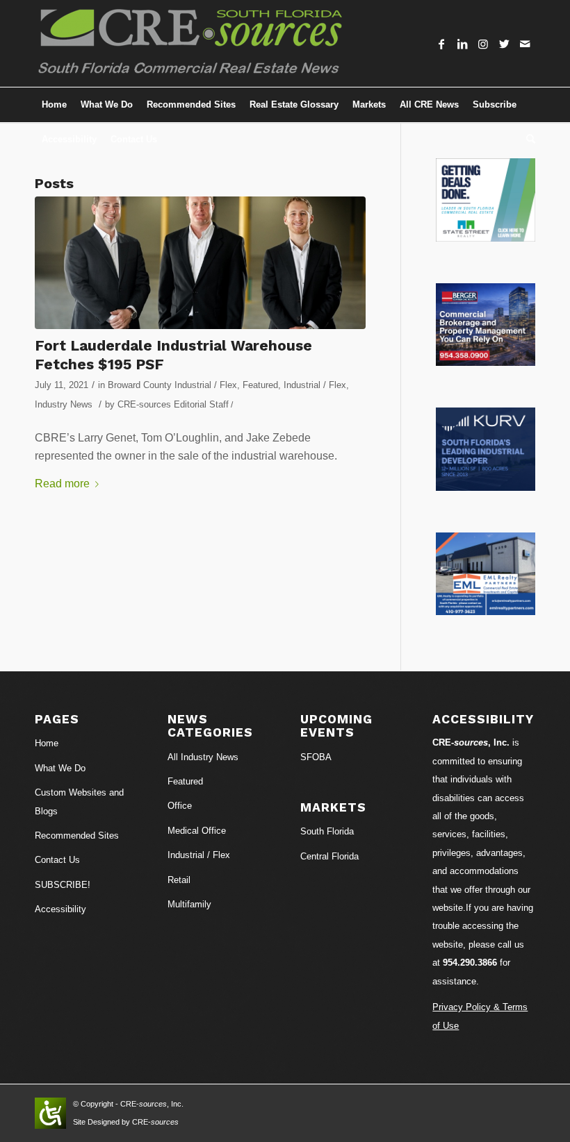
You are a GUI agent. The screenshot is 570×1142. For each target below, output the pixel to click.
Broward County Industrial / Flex (172, 385)
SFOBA (316, 757)
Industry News (63, 404)
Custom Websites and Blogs (79, 801)
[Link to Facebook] (441, 43)
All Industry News (203, 757)
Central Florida (329, 856)
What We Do (60, 768)
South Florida (327, 831)
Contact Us (57, 860)
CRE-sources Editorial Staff (173, 404)
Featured (260, 385)
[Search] (527, 139)
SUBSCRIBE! (62, 885)
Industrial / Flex (315, 385)
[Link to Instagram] (483, 43)
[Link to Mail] (524, 43)
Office (180, 805)
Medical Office (197, 830)
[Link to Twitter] (504, 43)
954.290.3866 (470, 962)
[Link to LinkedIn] (462, 43)
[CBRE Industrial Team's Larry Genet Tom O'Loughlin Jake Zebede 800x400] (200, 262)
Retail (179, 880)
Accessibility (60, 909)
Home (46, 743)
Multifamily (189, 904)
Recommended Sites (77, 835)
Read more (62, 483)
